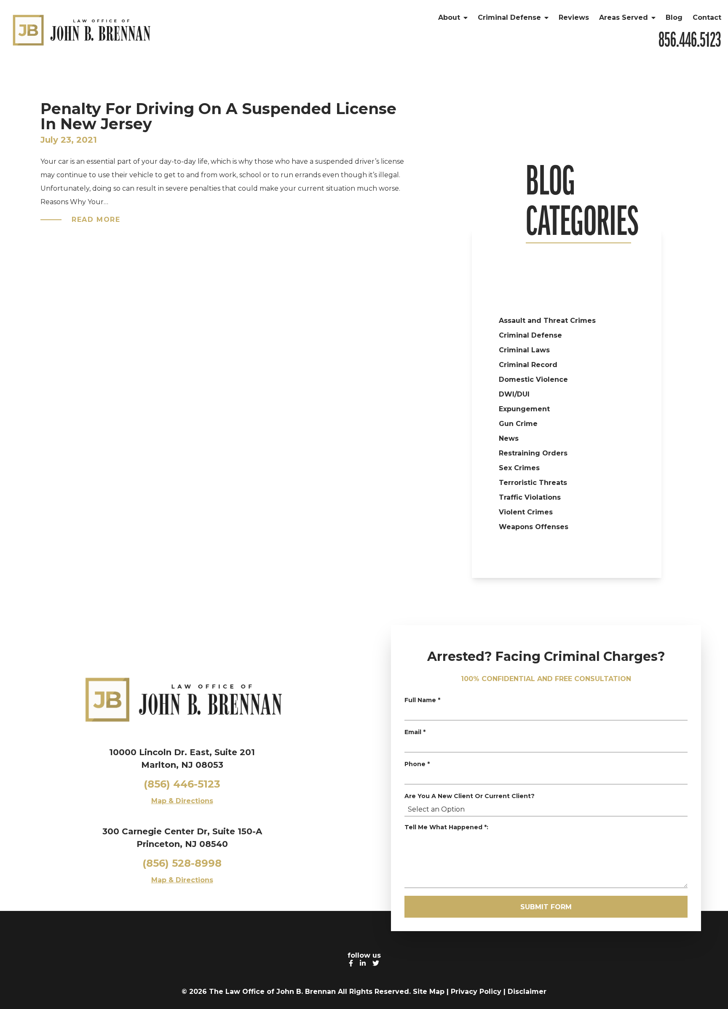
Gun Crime (518, 424)
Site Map (428, 992)
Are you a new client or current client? (469, 796)
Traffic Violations (530, 497)
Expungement (524, 409)
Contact (707, 17)
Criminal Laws (524, 350)
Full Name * (422, 700)
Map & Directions (182, 801)
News (509, 438)
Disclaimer (527, 992)
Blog (674, 17)
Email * (415, 732)
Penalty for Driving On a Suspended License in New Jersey (218, 116)
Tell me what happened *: (446, 827)
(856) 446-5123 (182, 784)
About (449, 17)
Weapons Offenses (533, 527)
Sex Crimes (519, 468)
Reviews (574, 17)
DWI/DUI (514, 394)
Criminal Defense (509, 17)
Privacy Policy (476, 992)
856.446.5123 (689, 40)
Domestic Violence (533, 379)
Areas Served (623, 17)
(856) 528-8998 (182, 863)
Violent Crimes (526, 512)
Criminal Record (528, 365)
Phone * (417, 764)
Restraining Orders (533, 453)
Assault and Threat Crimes (547, 321)
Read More (96, 220)
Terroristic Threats (533, 483)
